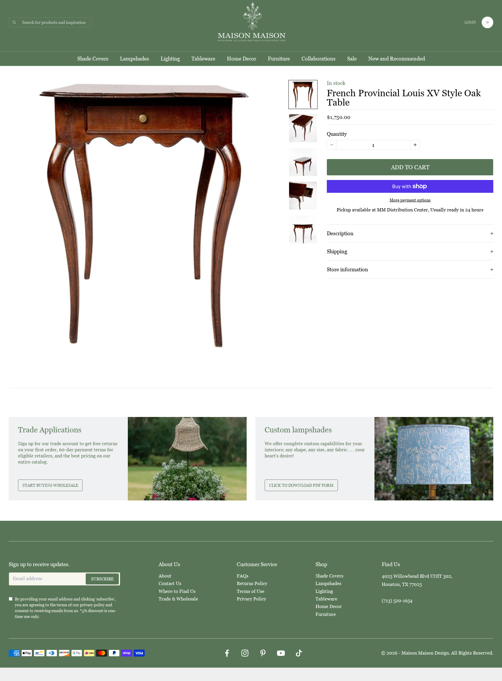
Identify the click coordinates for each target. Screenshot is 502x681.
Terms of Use (250, 591)
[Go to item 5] (303, 229)
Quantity (337, 134)
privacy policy (92, 604)
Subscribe (102, 579)
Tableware (203, 59)
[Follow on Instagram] (245, 653)
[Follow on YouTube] (281, 653)
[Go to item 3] (303, 162)
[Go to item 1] (303, 94)
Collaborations (319, 59)
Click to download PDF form (301, 485)
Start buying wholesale (50, 485)
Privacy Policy (251, 599)
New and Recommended (396, 59)
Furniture (279, 59)
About (165, 576)
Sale (352, 59)
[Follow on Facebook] (227, 653)
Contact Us (170, 583)
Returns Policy (252, 583)
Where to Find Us (177, 591)
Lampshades (134, 59)
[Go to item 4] (303, 195)
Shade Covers (92, 59)
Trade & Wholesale (178, 599)
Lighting (170, 59)
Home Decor (241, 59)
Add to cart (410, 167)
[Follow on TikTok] (299, 653)
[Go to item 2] (303, 128)
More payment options (410, 200)
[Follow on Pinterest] (263, 653)
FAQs (242, 576)
